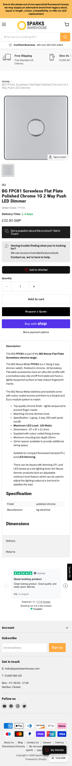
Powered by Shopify (36, 759)
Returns (10, 551)
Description (13, 346)
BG (4, 184)
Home (5, 81)
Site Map (41, 750)
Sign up (57, 647)
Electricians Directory (13, 746)
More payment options (36, 332)
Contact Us (33, 742)
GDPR (29, 750)
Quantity (7, 278)
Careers (47, 742)
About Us (9, 742)
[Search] (65, 37)
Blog (20, 742)
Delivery (10, 540)
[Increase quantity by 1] (34, 286)
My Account (35, 746)
